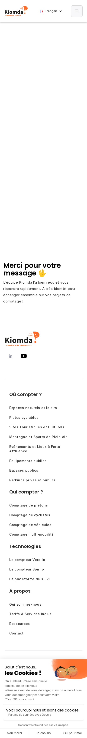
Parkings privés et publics (32, 480)
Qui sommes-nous (25, 604)
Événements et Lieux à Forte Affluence (34, 449)
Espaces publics (23, 470)
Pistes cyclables (24, 417)
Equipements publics (27, 461)
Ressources (19, 624)
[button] (52, 11)
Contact (16, 633)
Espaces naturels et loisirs (33, 408)
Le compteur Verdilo (27, 560)
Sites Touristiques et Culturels (36, 427)
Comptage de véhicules (30, 525)
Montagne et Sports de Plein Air (38, 437)
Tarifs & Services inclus (30, 614)
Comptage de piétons (28, 505)
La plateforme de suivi (29, 579)
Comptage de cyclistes (29, 515)
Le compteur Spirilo (26, 569)
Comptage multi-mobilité (31, 534)
